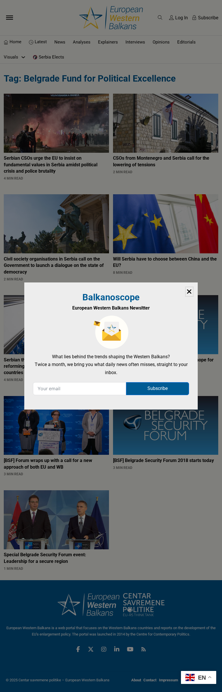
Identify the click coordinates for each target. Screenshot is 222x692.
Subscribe (157, 388)
